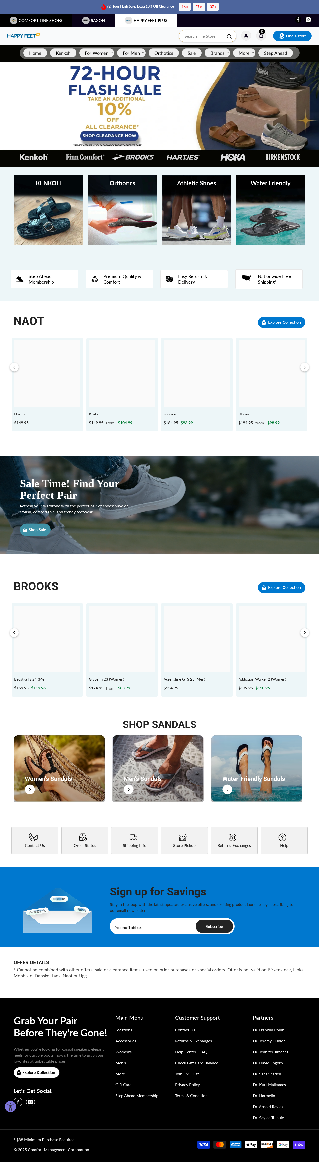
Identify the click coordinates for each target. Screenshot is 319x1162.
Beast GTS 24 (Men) (30, 679)
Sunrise (170, 414)
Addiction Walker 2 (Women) (262, 679)
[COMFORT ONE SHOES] (23, 36)
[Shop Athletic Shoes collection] (196, 210)
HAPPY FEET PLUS (150, 20)
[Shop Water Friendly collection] (271, 210)
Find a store (296, 35)
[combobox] (202, 36)
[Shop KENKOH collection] (48, 210)
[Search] (207, 36)
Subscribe (214, 926)
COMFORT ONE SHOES (40, 20)
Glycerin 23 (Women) (106, 679)
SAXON (98, 20)
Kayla (93, 414)
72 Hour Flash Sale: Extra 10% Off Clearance (140, 6)
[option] (47, 384)
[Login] (246, 36)
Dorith (19, 414)
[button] (14, 367)
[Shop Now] (59, 768)
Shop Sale (37, 529)
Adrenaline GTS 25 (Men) (184, 679)
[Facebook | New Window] (298, 19)
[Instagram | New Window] (308, 19)
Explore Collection (284, 322)
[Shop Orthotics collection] (122, 210)
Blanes (244, 414)
